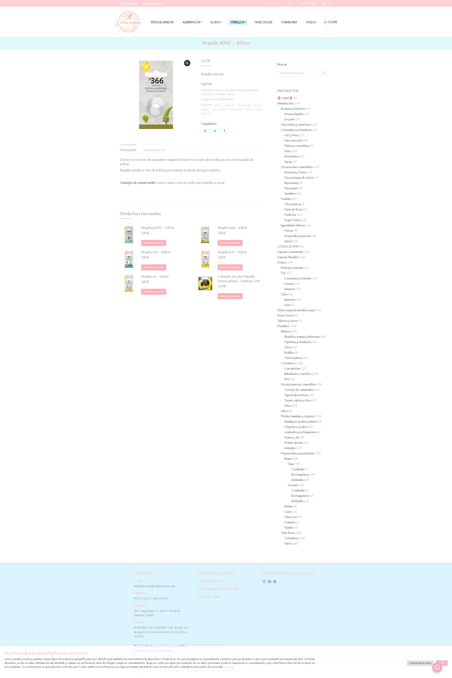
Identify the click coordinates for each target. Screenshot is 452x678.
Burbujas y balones (292, 268)
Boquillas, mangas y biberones (241, 90)
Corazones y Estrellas (297, 279)
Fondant (286, 199)
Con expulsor (292, 369)
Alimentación (285, 104)
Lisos (287, 305)
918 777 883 (309, 3)
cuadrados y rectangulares (300, 432)
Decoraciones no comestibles (298, 385)
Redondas (297, 480)
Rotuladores (291, 157)
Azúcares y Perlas (295, 173)
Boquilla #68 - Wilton (232, 228)
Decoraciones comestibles (297, 167)
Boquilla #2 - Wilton (155, 277)
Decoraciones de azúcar (299, 178)
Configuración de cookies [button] (420, 663)
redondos (290, 448)
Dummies (289, 523)
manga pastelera (235, 109)
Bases (288, 459)
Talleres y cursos (287, 321)
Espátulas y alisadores (297, 342)
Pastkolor (290, 215)
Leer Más (229, 667)
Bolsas (288, 507)
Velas (287, 406)
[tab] (128, 149)
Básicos (219, 90)
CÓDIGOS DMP (288, 247)
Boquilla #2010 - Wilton (157, 228)
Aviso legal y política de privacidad (218, 589)
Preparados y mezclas (297, 236)
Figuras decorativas (296, 395)
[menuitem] (129, 3)
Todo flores (207, 94)
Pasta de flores (293, 210)
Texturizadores (293, 358)
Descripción (128, 150)
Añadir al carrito (153, 243)
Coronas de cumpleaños (298, 390)
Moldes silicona (293, 443)
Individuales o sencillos (297, 374)
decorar (257, 105)
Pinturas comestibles (296, 146)
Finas (291, 464)
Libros (284, 411)
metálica (249, 109)
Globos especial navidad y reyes (296, 310)
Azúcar (288, 231)
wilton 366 (206, 114)
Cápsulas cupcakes (295, 427)
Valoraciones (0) (154, 150)
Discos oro (291, 517)
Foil (283, 273)
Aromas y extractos (293, 109)
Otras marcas (292, 204)
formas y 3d (291, 438)
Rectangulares (300, 475)
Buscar (324, 73)
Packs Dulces (285, 316)
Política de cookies (209, 597)
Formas (288, 284)
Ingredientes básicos (293, 226)
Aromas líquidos (294, 114)
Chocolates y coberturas (296, 125)
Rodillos (289, 353)
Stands (288, 528)
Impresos (289, 300)
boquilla (218, 105)
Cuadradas (298, 469)
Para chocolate (293, 141)
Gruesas (293, 485)
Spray (288, 162)
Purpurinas (291, 188)
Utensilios (220, 94)
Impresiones (291, 183)
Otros (288, 348)
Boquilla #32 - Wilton (155, 252)
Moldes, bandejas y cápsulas (297, 416)
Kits (286, 379)
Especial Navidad (287, 257)
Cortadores (288, 363)
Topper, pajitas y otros (297, 401)
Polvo (288, 151)
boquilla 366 (230, 105)
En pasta (289, 120)
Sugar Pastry (292, 220)
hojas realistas (218, 109)
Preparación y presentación (297, 454)
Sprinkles (290, 194)
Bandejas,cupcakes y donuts (301, 422)
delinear (205, 109)
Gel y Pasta (291, 135)
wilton (259, 109)
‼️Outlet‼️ (285, 98)
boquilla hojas (245, 105)
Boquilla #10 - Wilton (232, 252)
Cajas (287, 512)
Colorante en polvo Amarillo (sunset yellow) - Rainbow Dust (239, 279)
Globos (281, 263)
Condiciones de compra (212, 581)
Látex (284, 295)
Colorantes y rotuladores (296, 130)
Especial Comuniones (290, 252)
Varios (231, 94)
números (289, 289)
